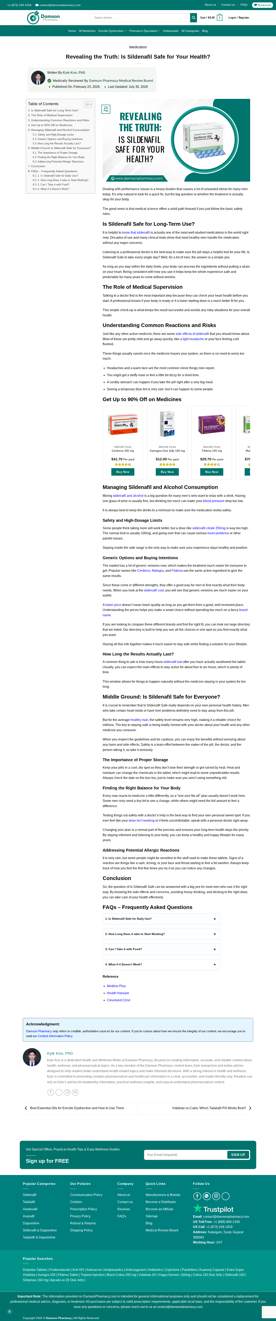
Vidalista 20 (147, 1274)
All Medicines (87, 30)
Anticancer (94, 1269)
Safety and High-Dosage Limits (56, 134)
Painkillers (189, 1269)
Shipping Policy (81, 1230)
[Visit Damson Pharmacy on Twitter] (226, 1196)
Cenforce (143, 570)
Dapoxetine (31, 1223)
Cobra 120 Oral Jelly (207, 1274)
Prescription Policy (83, 1209)
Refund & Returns (83, 1223)
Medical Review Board (162, 1230)
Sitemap (152, 1216)
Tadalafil (29, 1202)
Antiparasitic (171, 30)
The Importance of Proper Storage (57, 152)
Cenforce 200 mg (123, 450)
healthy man (139, 720)
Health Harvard (118, 993)
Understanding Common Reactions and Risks (60, 120)
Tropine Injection (92, 1274)
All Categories (190, 30)
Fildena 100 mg (212, 450)
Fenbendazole (59, 1269)
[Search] (193, 17)
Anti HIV (78, 1269)
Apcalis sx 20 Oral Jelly (67, 1280)
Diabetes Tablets (35, 1269)
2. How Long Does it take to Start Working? (63, 180)
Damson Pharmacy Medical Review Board (121, 81)
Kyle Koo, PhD (74, 72)
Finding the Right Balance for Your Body (61, 157)
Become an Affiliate (159, 1209)
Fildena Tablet (68, 1274)
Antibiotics (155, 1269)
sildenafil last (172, 662)
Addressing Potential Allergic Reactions (61, 161)
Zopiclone (172, 1269)
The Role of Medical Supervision (52, 115)
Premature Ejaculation (143, 30)
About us (210, 4)
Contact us (228, 4)
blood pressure (213, 501)
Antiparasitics (113, 1269)
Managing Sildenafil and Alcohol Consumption (60, 130)
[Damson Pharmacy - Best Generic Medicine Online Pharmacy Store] (43, 17)
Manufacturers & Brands (163, 1195)
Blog (205, 30)
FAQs (244, 4)
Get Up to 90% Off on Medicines (51, 125)
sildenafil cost (154, 590)
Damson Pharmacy (39, 1031)
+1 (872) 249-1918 (219, 1227)
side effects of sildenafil (192, 333)
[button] (211, 17)
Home (72, 30)
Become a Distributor (161, 1202)
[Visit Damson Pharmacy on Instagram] (216, 1196)
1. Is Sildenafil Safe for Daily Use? (58, 175)
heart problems (218, 533)
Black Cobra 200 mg (121, 1274)
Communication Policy (86, 1195)
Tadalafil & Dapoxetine (39, 1237)
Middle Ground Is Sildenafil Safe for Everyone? (61, 148)
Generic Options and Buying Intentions (60, 139)
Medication (138, 47)
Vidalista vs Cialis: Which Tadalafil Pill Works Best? (209, 1108)
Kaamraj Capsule (211, 1269)
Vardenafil (30, 1209)
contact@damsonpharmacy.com (225, 1216)
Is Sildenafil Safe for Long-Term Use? (55, 110)
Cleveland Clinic (119, 1000)
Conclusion (38, 166)
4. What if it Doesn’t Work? (54, 188)
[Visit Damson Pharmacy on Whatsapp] (207, 1196)
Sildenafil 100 (234, 1274)
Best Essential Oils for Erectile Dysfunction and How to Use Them (76, 1108)
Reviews (123, 1209)
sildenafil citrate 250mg (208, 528)
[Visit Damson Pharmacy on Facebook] (197, 1196)
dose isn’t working (142, 820)
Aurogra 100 (46, 1274)
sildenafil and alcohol (128, 495)
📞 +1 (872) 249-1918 (17, 5)
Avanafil (29, 1216)
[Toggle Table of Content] (86, 104)
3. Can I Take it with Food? (54, 184)
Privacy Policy (80, 1216)
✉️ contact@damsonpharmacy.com (58, 5)
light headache (193, 339)
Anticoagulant (135, 1269)
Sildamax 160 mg (35, 1280)
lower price (113, 605)
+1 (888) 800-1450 (226, 1222)
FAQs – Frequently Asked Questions (54, 171)
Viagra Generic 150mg (174, 1274)
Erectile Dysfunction (111, 30)
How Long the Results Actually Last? (59, 143)
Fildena (177, 570)
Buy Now (122, 471)
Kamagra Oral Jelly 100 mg (167, 450)
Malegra (158, 570)
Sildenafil (29, 1195)
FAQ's (121, 1216)
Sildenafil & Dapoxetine (40, 1230)
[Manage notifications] (9, 1311)
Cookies (76, 1202)
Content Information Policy (55, 1036)
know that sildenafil (136, 232)
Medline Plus (116, 986)
